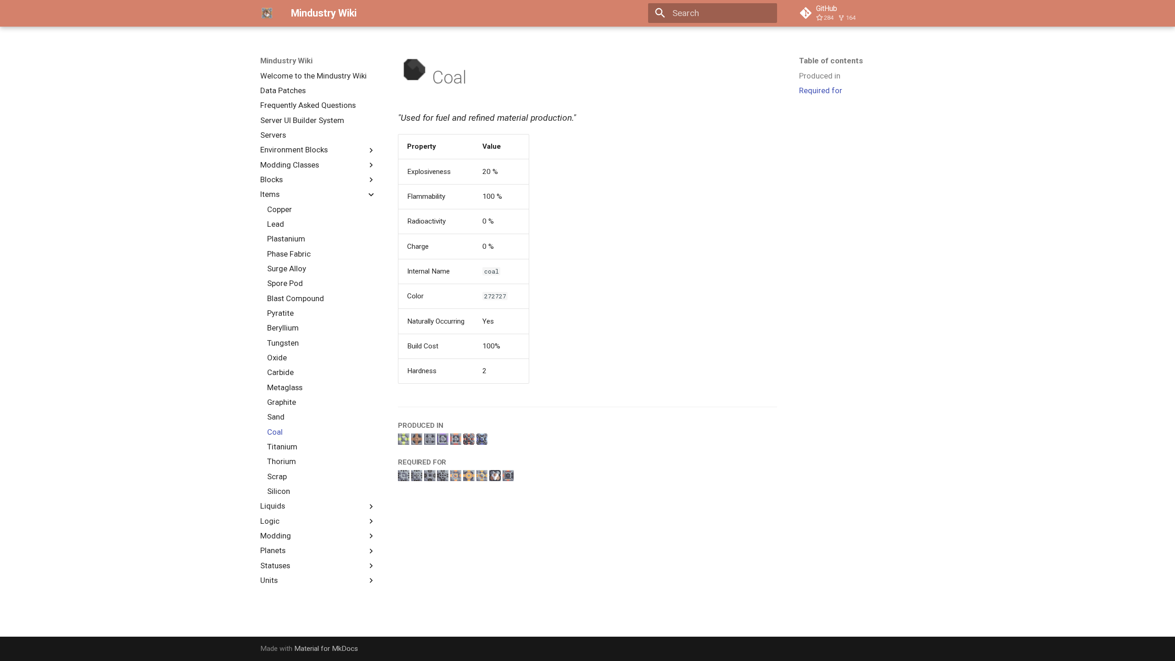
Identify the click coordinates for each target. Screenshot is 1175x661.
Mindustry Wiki (286, 60)
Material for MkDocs (326, 648)
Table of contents (831, 60)
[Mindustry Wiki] (267, 13)
